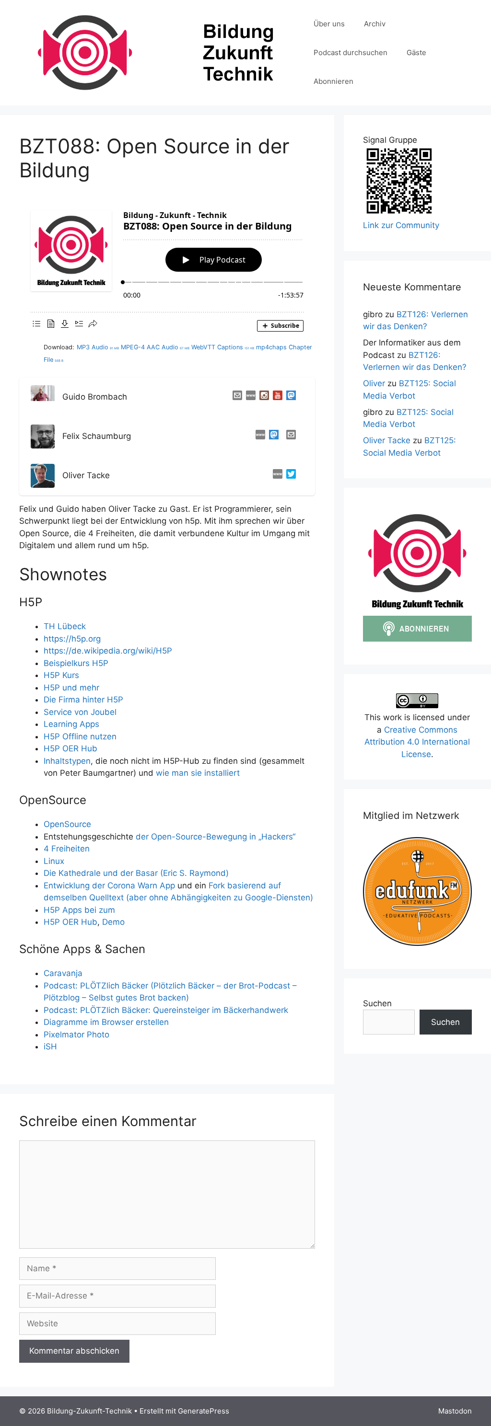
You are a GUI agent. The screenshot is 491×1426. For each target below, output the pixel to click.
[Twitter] (289, 476)
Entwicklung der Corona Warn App (109, 885)
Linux (54, 861)
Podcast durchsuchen (350, 52)
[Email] (235, 397)
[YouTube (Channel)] (275, 397)
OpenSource (67, 824)
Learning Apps (71, 724)
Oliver (374, 383)
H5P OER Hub (72, 748)
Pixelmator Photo (76, 1034)
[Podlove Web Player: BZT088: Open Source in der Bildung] (167, 268)
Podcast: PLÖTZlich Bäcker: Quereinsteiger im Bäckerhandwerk (166, 1010)
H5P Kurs (61, 675)
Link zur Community (401, 225)
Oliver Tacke (386, 440)
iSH (50, 1046)
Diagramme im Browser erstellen (106, 1022)
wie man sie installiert (198, 773)
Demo (113, 922)
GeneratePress (203, 1410)
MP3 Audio (98, 347)
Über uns (329, 23)
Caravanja (63, 973)
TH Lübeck (65, 626)
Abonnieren (333, 81)
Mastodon (455, 1410)
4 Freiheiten (67, 848)
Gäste (416, 52)
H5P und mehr (71, 687)
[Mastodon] (289, 397)
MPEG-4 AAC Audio (155, 347)
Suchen (377, 1003)
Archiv (375, 23)
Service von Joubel (81, 712)
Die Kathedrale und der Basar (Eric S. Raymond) (136, 873)
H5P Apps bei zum (79, 910)
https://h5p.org (72, 639)
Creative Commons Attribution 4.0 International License (417, 742)
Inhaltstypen (67, 761)
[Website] (249, 397)
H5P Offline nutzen (80, 736)
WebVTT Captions (222, 347)
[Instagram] (262, 397)
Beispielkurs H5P (76, 663)
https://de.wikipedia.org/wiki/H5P (108, 651)
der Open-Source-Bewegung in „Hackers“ (214, 836)
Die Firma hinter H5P (83, 699)
